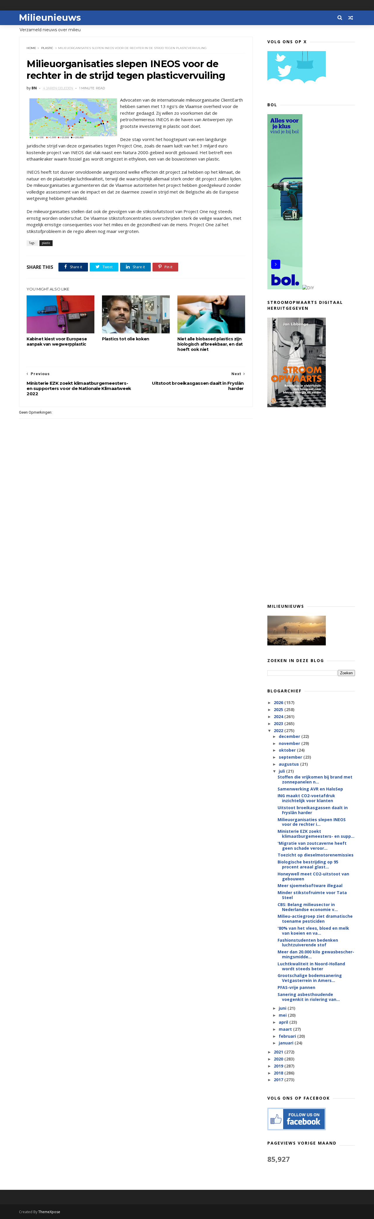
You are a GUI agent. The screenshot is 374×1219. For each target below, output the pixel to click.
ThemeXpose (49, 1211)
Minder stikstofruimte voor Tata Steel (312, 895)
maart (286, 1029)
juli (282, 771)
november (290, 743)
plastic (47, 48)
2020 (279, 1059)
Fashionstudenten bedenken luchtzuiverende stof (308, 942)
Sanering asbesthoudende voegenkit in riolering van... (309, 997)
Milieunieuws (50, 17)
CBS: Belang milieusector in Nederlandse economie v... (308, 907)
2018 (279, 1073)
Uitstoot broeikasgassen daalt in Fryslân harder (313, 810)
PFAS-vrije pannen (296, 987)
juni (283, 1008)
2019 (279, 1066)
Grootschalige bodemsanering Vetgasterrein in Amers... (310, 978)
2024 (279, 716)
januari (287, 1043)
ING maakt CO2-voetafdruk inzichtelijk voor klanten (306, 798)
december (290, 736)
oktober (288, 750)
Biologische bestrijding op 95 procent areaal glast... (308, 864)
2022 (279, 730)
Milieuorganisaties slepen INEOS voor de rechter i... (312, 822)
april (284, 1022)
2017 (279, 1079)
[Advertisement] (311, 505)
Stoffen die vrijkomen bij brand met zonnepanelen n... (315, 779)
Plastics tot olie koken (125, 339)
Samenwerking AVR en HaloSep (310, 789)
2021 (279, 1052)
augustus (289, 764)
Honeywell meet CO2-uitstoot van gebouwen (313, 876)
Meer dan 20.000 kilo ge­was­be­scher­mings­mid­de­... (316, 954)
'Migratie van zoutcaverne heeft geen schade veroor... (312, 845)
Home (31, 48)
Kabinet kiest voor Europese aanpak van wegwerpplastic (57, 341)
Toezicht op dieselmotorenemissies (316, 855)
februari (288, 1036)
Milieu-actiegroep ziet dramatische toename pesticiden (315, 918)
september (291, 757)
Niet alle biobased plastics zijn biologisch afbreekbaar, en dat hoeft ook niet (210, 344)
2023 (279, 723)
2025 (279, 709)
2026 (279, 702)
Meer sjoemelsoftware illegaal (310, 885)
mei (283, 1015)
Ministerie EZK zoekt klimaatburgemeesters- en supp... (316, 833)
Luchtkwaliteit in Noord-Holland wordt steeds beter (311, 966)
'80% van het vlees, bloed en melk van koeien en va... (313, 930)
